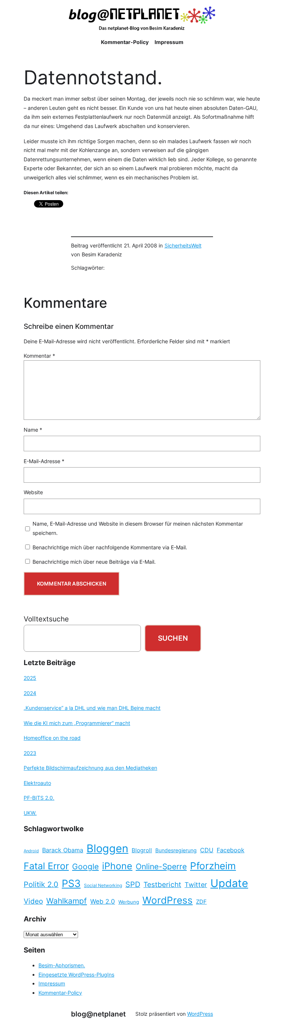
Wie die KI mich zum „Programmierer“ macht (77, 723)
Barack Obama (62, 850)
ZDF (201, 901)
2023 (30, 753)
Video (33, 901)
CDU (206, 850)
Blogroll (142, 850)
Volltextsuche (46, 618)
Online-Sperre (161, 866)
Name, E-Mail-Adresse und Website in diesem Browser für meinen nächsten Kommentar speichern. (138, 528)
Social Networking (103, 885)
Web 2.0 (102, 901)
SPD (132, 884)
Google (85, 866)
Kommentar (39, 356)
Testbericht (162, 884)
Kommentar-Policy (60, 992)
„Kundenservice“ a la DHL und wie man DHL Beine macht (92, 708)
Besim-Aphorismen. (61, 965)
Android (31, 851)
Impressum (51, 983)
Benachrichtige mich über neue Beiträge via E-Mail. (94, 562)
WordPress (167, 900)
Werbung (128, 902)
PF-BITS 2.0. (39, 798)
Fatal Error (46, 865)
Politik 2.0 (41, 884)
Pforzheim (213, 865)
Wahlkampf (66, 901)
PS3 (71, 883)
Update (229, 883)
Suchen (173, 638)
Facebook (230, 850)
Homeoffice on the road (52, 738)
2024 (30, 693)
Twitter (196, 884)
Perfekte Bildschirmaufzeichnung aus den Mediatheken (90, 768)
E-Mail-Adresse (44, 461)
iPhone (117, 865)
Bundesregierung (176, 850)
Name (33, 429)
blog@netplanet (98, 1013)
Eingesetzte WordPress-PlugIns (76, 974)
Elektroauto (37, 783)
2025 (30, 678)
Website (33, 492)
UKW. (30, 813)
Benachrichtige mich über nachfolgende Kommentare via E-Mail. (110, 547)
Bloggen (107, 848)
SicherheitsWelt (183, 245)
